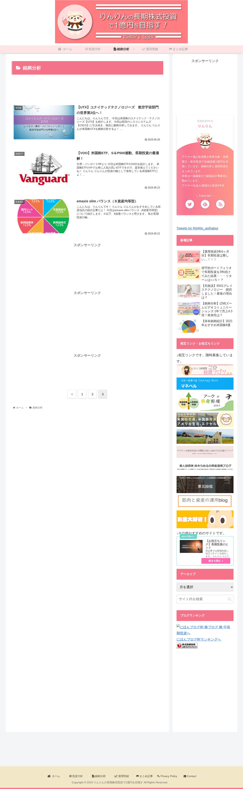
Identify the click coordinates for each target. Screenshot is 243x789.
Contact (191, 776)
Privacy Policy (168, 776)
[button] (229, 599)
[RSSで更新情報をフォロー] (220, 204)
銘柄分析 (100, 776)
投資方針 (77, 776)
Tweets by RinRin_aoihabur (197, 228)
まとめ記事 (146, 776)
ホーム (55, 776)
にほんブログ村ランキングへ (199, 639)
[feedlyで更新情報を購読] (205, 204)
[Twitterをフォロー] (189, 204)
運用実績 (123, 776)
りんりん (205, 126)
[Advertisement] (87, 90)
